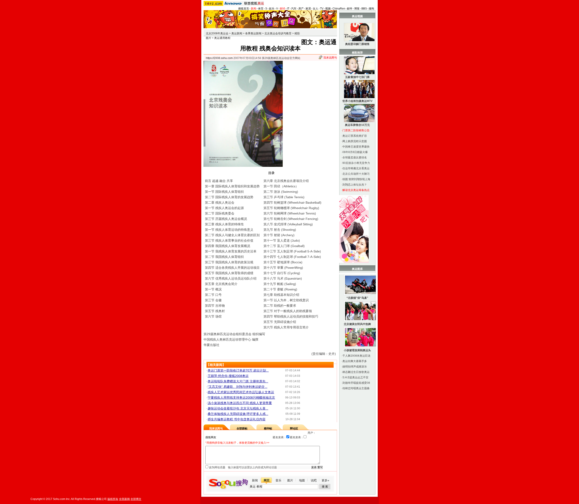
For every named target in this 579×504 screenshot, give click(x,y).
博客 (357, 8)
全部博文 (136, 499)
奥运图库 (357, 269)
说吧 (314, 480)
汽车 (294, 8)
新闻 (253, 8)
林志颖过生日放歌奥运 (356, 372)
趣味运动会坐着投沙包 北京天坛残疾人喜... (238, 408)
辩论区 (294, 428)
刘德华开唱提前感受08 (356, 382)
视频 (328, 8)
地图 (302, 480)
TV (321, 8)
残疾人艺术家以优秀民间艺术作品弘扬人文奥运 (241, 392)
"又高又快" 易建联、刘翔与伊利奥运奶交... (237, 387)
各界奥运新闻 (253, 33)
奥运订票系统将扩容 (354, 135)
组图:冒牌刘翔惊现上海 (356, 179)
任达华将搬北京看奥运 (356, 168)
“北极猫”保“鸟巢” (357, 297)
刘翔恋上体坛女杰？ (354, 184)
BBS (364, 8)
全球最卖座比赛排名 (354, 157)
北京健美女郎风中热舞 (357, 324)
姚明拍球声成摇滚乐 (354, 366)
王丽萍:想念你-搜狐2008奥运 (228, 376)
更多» (325, 480)
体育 (260, 8)
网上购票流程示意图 (354, 141)
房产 (301, 8)
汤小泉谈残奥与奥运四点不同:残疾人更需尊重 (240, 403)
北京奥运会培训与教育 (278, 33)
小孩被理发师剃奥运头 (357, 350)
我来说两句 (330, 57)
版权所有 (112, 499)
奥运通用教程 (222, 38)
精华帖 (268, 428)
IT (288, 8)
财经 (282, 8)
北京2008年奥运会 (217, 33)
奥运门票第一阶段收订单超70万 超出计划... (238, 370)
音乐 (278, 480)
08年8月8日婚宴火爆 (355, 152)
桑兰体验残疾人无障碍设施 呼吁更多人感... (238, 414)
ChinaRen (338, 8)
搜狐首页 (243, 8)
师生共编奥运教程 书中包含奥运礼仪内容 (237, 419)
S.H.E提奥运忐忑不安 (355, 377)
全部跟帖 (242, 428)
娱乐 (271, 8)
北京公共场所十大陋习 (356, 173)
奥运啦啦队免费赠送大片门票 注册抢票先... (238, 381)
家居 (308, 8)
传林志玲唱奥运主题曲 (356, 388)
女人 (315, 8)
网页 (267, 480)
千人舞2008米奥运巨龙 (356, 355)
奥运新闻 (236, 33)
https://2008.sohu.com (219, 58)
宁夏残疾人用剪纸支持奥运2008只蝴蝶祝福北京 (241, 397)
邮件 (349, 8)
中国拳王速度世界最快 (356, 146)
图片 (290, 480)
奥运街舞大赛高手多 (354, 361)
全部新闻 (124, 499)
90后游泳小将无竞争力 (356, 163)
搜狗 (371, 8)
